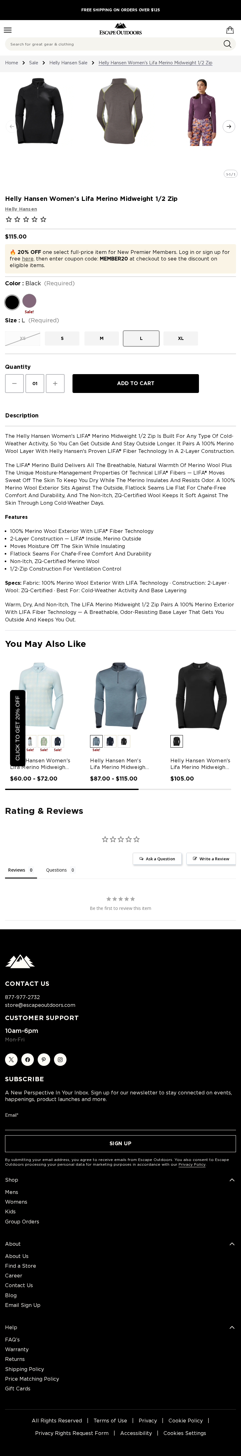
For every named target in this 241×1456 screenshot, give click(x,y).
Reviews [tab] (16, 870)
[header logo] (120, 28)
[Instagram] (60, 1059)
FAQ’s (12, 1340)
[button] (30, 741)
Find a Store (20, 1266)
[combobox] (120, 44)
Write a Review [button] (214, 859)
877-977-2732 (22, 997)
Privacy (148, 1421)
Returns (15, 1359)
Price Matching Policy (32, 1379)
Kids (10, 1212)
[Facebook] (27, 1059)
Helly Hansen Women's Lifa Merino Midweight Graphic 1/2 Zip (40, 764)
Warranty (17, 1349)
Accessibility (136, 1433)
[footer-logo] (20, 967)
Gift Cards (17, 1389)
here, (28, 259)
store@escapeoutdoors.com (40, 1005)
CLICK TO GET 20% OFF (17, 728)
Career (13, 1276)
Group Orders (22, 1222)
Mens (11, 1192)
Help (11, 1327)
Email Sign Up (22, 1305)
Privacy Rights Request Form (72, 1433)
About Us (17, 1256)
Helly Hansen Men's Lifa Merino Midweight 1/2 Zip (118, 764)
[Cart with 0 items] (230, 29)
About (13, 1244)
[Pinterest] (44, 1059)
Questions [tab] (56, 870)
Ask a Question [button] (160, 859)
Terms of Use (110, 1421)
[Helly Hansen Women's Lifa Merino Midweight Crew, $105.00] (200, 696)
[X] (11, 1059)
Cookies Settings (184, 1433)
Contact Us (19, 1285)
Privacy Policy (192, 1164)
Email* (12, 1115)
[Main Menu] (7, 30)
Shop (11, 1180)
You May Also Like (45, 643)
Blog (11, 1295)
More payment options (135, 399)
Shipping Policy (24, 1369)
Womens (16, 1202)
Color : (40, 283)
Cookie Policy (186, 1421)
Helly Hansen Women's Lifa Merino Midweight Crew (200, 764)
